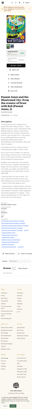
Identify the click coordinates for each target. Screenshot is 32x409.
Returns (3, 369)
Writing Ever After (22, 371)
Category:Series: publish (8, 237)
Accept (13, 406)
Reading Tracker (5, 349)
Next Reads (4, 341)
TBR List (3, 346)
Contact (3, 363)
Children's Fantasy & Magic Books (10, 242)
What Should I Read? (7, 327)
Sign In (27, 2)
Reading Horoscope (6, 330)
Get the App (4, 358)
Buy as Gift (14, 91)
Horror (19, 306)
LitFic (18, 363)
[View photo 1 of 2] (8, 46)
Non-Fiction (4, 298)
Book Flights (4, 333)
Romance (19, 295)
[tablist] (16, 261)
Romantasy (20, 293)
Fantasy (19, 298)
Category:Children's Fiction (8, 232)
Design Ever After (22, 369)
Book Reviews (21, 338)
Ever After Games (22, 361)
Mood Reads (4, 338)
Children (3, 303)
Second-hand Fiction (7, 311)
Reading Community (22, 335)
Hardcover (20, 247)
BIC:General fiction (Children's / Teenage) (12, 228)
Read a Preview (10, 253)
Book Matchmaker (6, 335)
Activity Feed (20, 333)
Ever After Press (21, 358)
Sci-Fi (18, 311)
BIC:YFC (26, 230)
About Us (3, 361)
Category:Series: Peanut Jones (9, 235)
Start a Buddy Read (16, 87)
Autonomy (20, 366)
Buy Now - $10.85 (16, 65)
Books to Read (21, 377)
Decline (5, 406)
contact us (11, 9)
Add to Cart (15, 70)
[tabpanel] (16, 270)
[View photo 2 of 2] (12, 46)
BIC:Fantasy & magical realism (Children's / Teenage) (15, 225)
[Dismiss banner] (29, 9)
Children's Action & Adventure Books (11, 240)
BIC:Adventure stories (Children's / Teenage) (13, 221)
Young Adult (4, 301)
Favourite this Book (16, 83)
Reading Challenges (6, 343)
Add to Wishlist (15, 78)
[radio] (16, 53)
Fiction (3, 295)
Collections (4, 293)
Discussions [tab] (13, 261)
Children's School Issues (8, 244)
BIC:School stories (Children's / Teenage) (12, 230)
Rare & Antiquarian (6, 318)
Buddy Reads (21, 327)
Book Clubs (20, 330)
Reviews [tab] (4, 261)
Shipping (3, 366)
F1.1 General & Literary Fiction (9, 247)
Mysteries (20, 303)
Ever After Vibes (21, 374)
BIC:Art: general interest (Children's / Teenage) (13, 223)
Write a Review (22, 268)
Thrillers (19, 301)
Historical (19, 309)
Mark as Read (15, 74)
